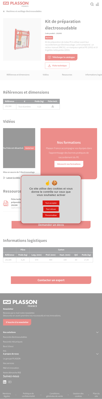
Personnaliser (51, 215)
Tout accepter (51, 203)
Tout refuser (51, 209)
